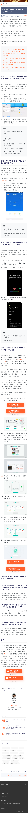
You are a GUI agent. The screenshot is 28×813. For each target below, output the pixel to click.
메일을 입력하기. (10, 797)
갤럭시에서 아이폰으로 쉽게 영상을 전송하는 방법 (15, 720)
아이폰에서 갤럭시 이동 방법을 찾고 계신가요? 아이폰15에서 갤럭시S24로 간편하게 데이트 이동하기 (15, 727)
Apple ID (15, 758)
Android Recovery (17, 755)
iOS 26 (21, 748)
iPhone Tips (6, 760)
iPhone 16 (6, 750)
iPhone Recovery (14, 763)
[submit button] (17, 797)
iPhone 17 (15, 748)
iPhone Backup (7, 758)
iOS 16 (22, 753)
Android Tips (14, 760)
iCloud (21, 758)
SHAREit (4, 180)
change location (7, 755)
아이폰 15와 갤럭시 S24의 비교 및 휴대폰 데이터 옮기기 (15, 734)
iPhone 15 (13, 750)
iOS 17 (20, 750)
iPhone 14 (6, 753)
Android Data (6, 748)
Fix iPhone (6, 763)
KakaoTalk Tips (14, 753)
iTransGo (6, 654)
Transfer (18, 16)
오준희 (3, 15)
